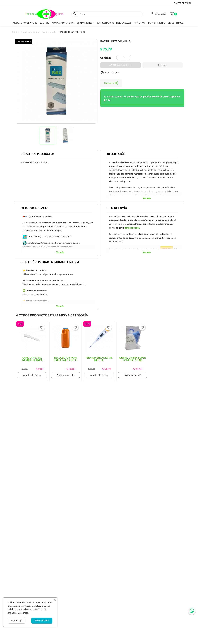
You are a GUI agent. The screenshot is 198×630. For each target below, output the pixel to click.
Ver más (147, 198)
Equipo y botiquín (85, 23)
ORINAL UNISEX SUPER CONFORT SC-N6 (132, 359)
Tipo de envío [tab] (117, 208)
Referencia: (26, 163)
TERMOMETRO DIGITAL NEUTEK (98, 359)
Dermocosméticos (105, 23)
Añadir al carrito (120, 65)
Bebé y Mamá (140, 23)
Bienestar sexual (175, 23)
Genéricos (44, 23)
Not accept (16, 620)
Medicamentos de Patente (25, 23)
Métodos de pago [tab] (33, 208)
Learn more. (23, 613)
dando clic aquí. (132, 228)
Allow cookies (41, 620)
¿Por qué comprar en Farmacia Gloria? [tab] (50, 262)
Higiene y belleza (124, 23)
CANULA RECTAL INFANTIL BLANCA (32, 359)
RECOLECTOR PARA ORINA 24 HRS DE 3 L (66, 359)
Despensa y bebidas (157, 23)
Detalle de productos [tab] (37, 154)
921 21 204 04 (184, 3)
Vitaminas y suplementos (63, 23)
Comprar (162, 65)
